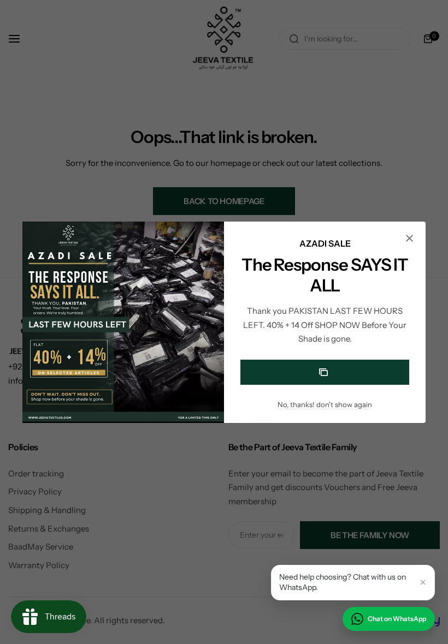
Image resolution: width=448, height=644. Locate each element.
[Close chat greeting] (423, 582)
